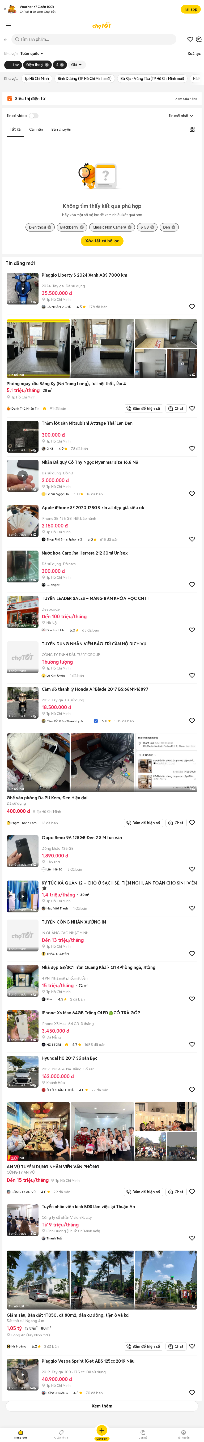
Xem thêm (102, 1406)
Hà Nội (198, 78)
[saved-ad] (190, 39)
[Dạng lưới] (192, 129)
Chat (179, 408)
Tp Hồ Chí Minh (37, 78)
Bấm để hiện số (145, 408)
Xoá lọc (194, 53)
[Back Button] (5, 39)
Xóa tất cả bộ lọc (102, 241)
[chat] (199, 39)
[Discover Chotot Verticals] (8, 25)
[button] (5, 9)
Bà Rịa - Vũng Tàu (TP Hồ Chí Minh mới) (152, 78)
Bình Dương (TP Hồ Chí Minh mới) (85, 78)
